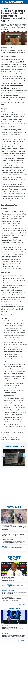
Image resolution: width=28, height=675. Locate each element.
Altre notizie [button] (22, 553)
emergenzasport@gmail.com (11, 439)
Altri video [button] (23, 640)
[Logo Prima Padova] (14, 2)
